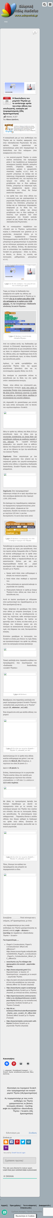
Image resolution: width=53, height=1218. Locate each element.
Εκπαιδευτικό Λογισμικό (20, 1070)
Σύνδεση (32, 1133)
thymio (11, 1072)
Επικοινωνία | (25, 1208)
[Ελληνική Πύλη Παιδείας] (19, 17)
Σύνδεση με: (7, 1138)
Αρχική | (4, 1205)
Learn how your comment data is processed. (20, 1170)
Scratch (5, 1072)
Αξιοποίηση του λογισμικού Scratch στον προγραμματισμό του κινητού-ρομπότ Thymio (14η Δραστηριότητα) (22, 1090)
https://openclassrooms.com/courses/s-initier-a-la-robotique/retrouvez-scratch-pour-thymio (21, 998)
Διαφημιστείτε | (45, 1205)
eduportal (8, 1070)
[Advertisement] (26, 52)
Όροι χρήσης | (15, 1205)
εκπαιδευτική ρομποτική (21, 1072)
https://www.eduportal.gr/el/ (17, 970)
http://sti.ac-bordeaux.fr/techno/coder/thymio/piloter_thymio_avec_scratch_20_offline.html (21, 1011)
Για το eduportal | (30, 1205)
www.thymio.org (13, 962)
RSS (5, 22)
